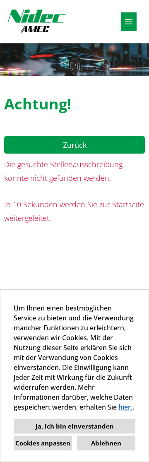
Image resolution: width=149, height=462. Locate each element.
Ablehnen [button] (106, 443)
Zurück (75, 145)
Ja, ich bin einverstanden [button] (75, 426)
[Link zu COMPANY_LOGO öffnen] (36, 21)
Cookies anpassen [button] (42, 443)
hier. (125, 407)
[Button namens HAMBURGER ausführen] (129, 21)
